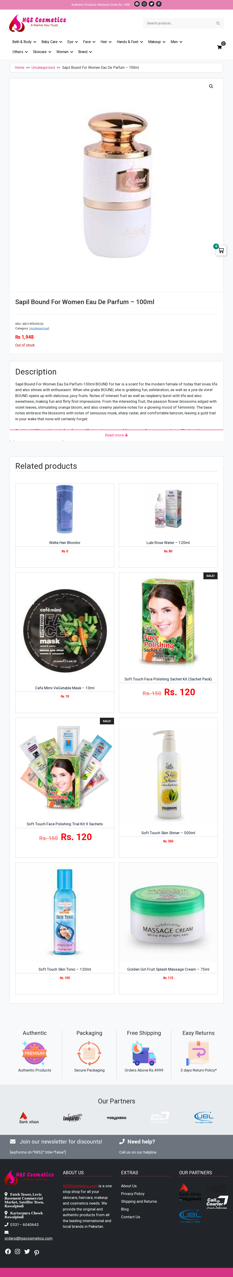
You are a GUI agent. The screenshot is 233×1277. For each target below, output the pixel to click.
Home (19, 67)
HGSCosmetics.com (80, 1186)
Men (174, 42)
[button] (211, 86)
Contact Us (130, 1217)
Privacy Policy (132, 1193)
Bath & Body (22, 42)
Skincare (40, 52)
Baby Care (49, 42)
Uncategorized (43, 67)
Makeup (154, 42)
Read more (115, 435)
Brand (82, 52)
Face (87, 42)
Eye (70, 42)
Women (62, 52)
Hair (104, 42)
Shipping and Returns (139, 1201)
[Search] (218, 23)
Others (18, 52)
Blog (125, 1209)
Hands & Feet (127, 42)
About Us (129, 1186)
